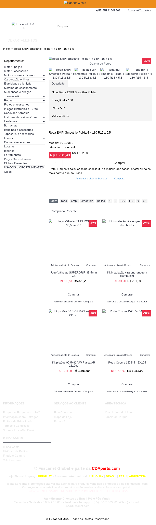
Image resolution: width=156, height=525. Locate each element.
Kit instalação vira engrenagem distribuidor (127, 274)
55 (144, 200)
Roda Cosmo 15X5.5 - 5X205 (127, 362)
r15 (131, 200)
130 (122, 200)
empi (74, 200)
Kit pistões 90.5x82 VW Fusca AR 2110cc (73, 364)
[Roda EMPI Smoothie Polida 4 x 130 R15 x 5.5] (100, 59)
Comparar (119, 178)
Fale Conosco (63, 412)
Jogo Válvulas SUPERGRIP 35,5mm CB (73, 274)
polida (101, 200)
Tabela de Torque (116, 416)
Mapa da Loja (63, 416)
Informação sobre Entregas (20, 416)
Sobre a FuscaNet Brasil (18, 430)
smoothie (87, 200)
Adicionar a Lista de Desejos (91, 178)
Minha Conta (11, 446)
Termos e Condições (16, 425)
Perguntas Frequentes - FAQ (21, 412)
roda (64, 200)
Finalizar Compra (14, 455)
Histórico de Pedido (15, 451)
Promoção (60, 421)
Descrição (58, 83)
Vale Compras (12, 460)
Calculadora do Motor (119, 412)
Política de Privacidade (17, 421)
